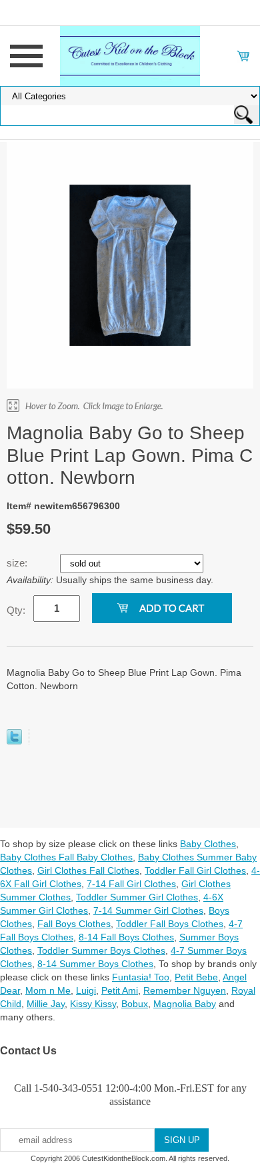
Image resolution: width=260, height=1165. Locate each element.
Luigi (86, 990)
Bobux (134, 1003)
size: (18, 563)
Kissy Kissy (93, 1003)
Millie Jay (46, 1003)
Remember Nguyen (184, 990)
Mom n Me (48, 990)
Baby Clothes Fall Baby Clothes (66, 857)
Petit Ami (119, 990)
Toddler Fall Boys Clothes (169, 923)
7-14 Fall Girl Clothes (131, 883)
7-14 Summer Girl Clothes (148, 910)
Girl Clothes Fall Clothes (88, 870)
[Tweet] (14, 741)
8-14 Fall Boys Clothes (126, 937)
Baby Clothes (208, 843)
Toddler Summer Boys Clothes (101, 950)
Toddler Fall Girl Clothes (195, 870)
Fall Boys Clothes (74, 923)
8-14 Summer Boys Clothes (95, 963)
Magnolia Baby (184, 1003)
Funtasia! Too (140, 977)
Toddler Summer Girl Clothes (137, 897)
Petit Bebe (196, 977)
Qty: (16, 610)
